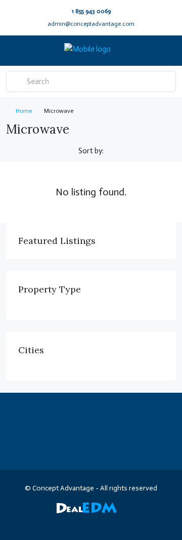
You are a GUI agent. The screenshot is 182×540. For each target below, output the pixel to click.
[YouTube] (117, 521)
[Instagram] (64, 521)
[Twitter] (47, 521)
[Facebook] (29, 521)
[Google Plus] (100, 521)
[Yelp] (153, 521)
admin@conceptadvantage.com (91, 23)
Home (24, 110)
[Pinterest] (135, 521)
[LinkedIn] (82, 521)
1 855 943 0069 (91, 11)
